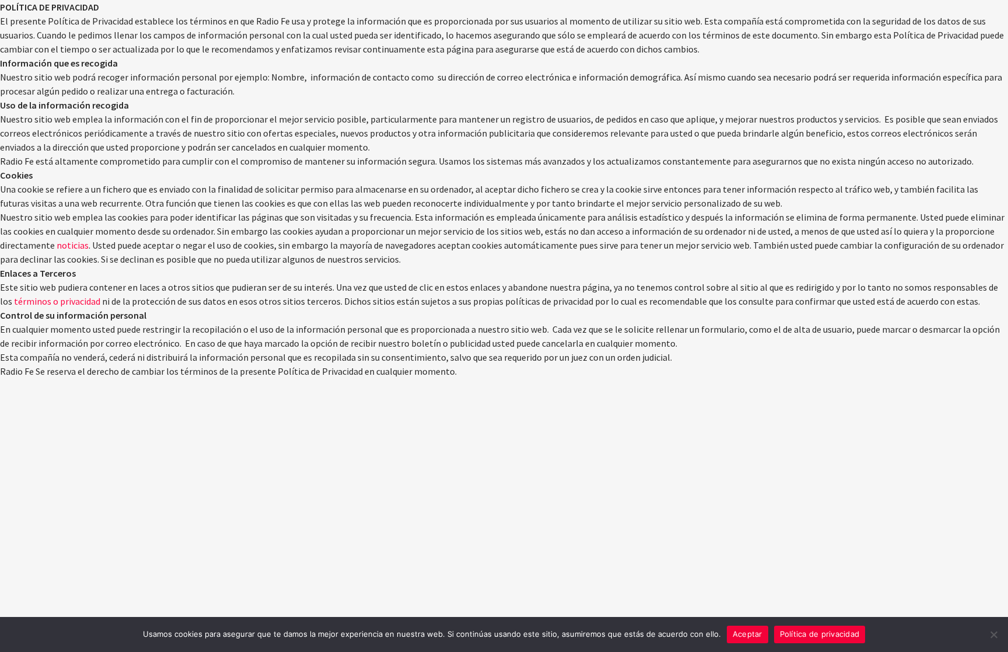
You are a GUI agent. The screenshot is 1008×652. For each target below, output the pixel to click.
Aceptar (747, 634)
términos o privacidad (57, 301)
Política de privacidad (820, 634)
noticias (73, 245)
